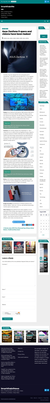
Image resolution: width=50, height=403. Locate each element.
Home (31, 397)
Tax (40, 193)
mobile (21, 38)
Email (3, 297)
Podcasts (42, 170)
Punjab (41, 176)
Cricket (41, 121)
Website (4, 304)
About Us (20, 348)
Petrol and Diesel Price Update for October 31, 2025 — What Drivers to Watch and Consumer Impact (44, 62)
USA (41, 203)
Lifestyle (42, 154)
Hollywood (42, 144)
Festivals (42, 131)
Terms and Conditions (23, 357)
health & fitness (43, 141)
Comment (4, 264)
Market (41, 157)
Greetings (42, 137)
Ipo (40, 150)
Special (41, 184)
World (41, 206)
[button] (44, 21)
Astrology (42, 105)
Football (42, 134)
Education (42, 125)
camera (11, 38)
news (24, 38)
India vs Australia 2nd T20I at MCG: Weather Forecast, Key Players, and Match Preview (8, 378)
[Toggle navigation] (47, 21)
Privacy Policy (21, 354)
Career (41, 118)
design (14, 38)
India (41, 147)
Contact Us (20, 351)
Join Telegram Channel (19, 221)
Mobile (3, 28)
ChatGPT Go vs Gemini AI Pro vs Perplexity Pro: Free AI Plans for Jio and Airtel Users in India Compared (44, 83)
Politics (41, 173)
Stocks (41, 190)
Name (4, 289)
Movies (41, 163)
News (7, 28)
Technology (42, 197)
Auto (41, 109)
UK (40, 200)
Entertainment (43, 128)
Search (41, 27)
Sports (41, 187)
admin (5, 340)
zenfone (27, 38)
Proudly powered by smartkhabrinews (8, 398)
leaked (17, 38)
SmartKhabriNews (10, 388)
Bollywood (42, 112)
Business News (43, 115)
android (5, 38)
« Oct (43, 234)
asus (8, 38)
